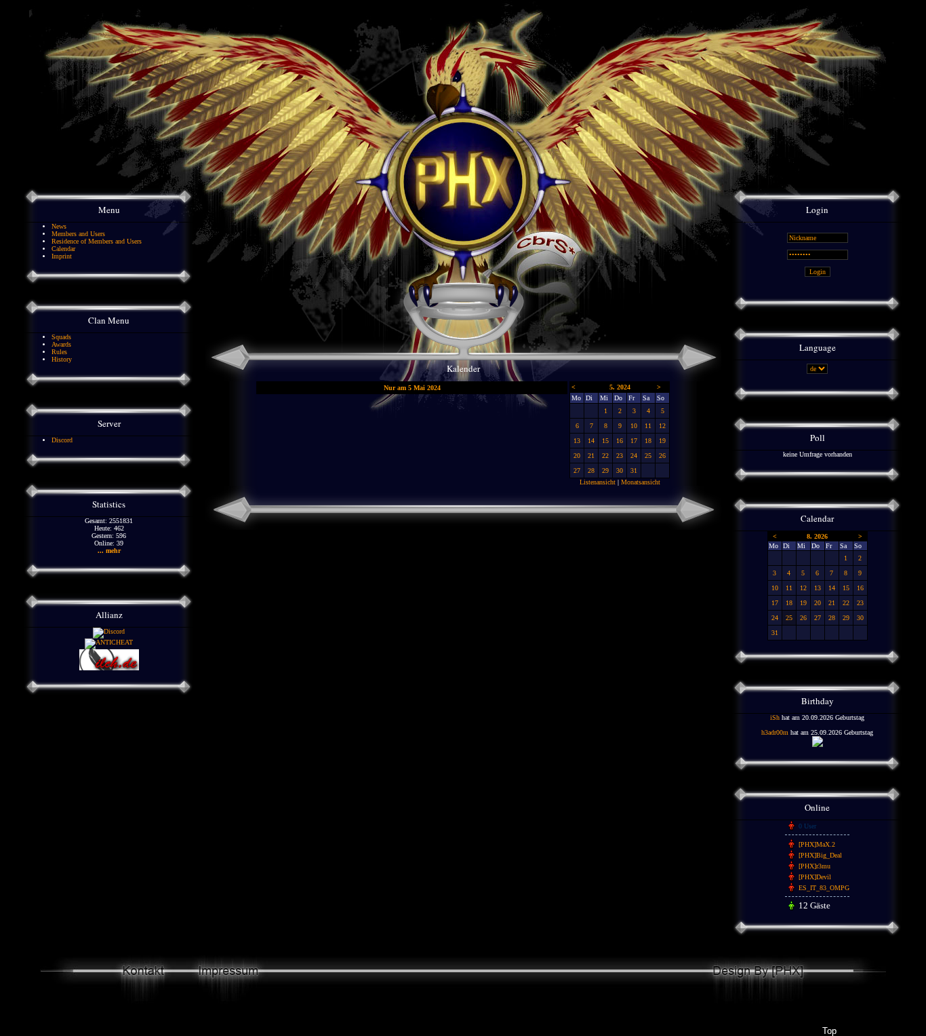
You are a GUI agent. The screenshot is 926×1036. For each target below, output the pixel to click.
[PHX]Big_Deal (820, 855)
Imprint (62, 256)
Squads (61, 337)
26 (662, 455)
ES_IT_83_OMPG (824, 887)
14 (591, 440)
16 (619, 440)
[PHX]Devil (815, 877)
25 (648, 455)
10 (633, 425)
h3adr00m (774, 732)
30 (619, 470)
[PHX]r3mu (814, 866)
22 (605, 455)
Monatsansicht (640, 482)
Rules (59, 352)
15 (605, 440)
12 (662, 425)
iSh (775, 717)
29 (605, 470)
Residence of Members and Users (97, 241)
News (59, 226)
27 (576, 470)
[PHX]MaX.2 (817, 844)
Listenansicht (598, 482)
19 (662, 440)
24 (633, 455)
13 (576, 440)
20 (576, 455)
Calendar (63, 248)
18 (648, 440)
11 (648, 425)
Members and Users (78, 233)
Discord (62, 440)
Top (829, 1031)
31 (633, 470)
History (62, 359)
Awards (61, 344)
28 (591, 470)
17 (633, 440)
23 (619, 455)
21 (591, 455)
